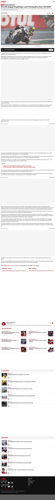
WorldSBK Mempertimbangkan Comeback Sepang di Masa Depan (20, 441)
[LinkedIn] (12, 483)
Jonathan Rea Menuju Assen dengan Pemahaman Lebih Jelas (38, 341)
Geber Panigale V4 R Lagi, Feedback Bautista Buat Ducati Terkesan (41, 270)
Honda (34, 265)
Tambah (50, 50)
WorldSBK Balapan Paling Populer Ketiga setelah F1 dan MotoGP (14, 270)
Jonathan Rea (16, 265)
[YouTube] (9, 483)
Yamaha (37, 265)
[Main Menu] (53, 1)
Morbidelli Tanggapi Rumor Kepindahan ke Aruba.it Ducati (18, 374)
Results (37, 331)
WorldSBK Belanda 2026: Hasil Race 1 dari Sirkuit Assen (38, 333)
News (13, 4)
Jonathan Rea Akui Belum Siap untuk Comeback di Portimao (38, 349)
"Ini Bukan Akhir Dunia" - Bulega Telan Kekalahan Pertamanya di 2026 (21, 469)
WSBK (9, 380)
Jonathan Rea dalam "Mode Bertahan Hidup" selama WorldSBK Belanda (19, 167)
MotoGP (9, 373)
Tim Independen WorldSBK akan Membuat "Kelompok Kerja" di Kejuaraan (22, 381)
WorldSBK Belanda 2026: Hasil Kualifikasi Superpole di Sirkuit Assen (9, 341)
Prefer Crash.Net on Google (9, 49)
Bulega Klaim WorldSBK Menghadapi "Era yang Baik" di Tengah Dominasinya (10, 333)
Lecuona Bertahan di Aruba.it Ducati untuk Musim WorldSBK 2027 (20, 448)
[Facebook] (2, 483)
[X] (5, 483)
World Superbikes (7, 4)
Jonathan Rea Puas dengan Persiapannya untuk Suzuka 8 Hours (17, 166)
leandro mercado (6, 265)
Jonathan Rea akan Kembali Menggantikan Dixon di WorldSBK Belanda (11, 349)
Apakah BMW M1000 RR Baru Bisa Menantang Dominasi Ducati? (19, 455)
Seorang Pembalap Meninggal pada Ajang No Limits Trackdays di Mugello (21, 395)
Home (2, 4)
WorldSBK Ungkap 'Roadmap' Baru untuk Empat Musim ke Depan (20, 388)
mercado (11, 265)
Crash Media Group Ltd (7, 489)
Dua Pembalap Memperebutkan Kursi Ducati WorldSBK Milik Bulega (20, 402)
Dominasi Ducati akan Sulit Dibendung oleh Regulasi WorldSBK (19, 462)
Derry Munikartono (4, 12)
